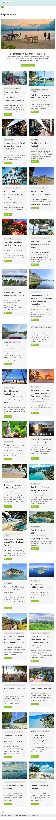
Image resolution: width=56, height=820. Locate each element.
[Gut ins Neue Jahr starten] (14, 437)
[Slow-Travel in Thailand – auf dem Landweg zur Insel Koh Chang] (41, 479)
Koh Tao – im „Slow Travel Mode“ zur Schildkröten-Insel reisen (14, 590)
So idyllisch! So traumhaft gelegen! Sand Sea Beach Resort (14, 542)
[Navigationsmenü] (2, 7)
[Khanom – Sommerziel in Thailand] (41, 778)
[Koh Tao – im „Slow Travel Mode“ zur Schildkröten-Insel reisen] (14, 579)
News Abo (10, 815)
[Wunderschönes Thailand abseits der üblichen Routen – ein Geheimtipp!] (14, 629)
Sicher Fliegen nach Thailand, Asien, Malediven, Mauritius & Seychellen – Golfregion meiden (13, 397)
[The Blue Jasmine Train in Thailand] (41, 135)
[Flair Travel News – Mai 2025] (41, 523)
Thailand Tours (19, 633)
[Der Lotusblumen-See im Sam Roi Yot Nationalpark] (14, 338)
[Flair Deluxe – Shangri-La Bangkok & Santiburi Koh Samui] (41, 234)
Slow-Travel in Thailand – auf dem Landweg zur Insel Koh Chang (41, 490)
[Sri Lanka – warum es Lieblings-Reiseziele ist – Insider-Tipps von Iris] (14, 477)
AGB (29, 815)
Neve (2, 818)
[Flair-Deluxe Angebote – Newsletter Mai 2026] (14, 235)
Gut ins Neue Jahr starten (14, 445)
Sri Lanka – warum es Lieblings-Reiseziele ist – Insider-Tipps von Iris (13, 488)
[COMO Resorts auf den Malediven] (14, 778)
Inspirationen (17, 88)
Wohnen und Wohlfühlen (45, 327)
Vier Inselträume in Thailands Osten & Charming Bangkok (38, 738)
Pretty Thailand (16, 342)
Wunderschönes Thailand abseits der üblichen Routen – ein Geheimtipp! (14, 639)
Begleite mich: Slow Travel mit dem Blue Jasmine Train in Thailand (14, 146)
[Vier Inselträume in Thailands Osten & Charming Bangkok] (41, 727)
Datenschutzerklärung (20, 815)
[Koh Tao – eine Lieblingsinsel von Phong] (41, 577)
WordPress (16, 818)
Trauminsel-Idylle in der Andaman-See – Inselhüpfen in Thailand (13, 738)
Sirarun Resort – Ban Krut (41, 689)
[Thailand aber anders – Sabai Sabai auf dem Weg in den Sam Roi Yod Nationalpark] (41, 288)
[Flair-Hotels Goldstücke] (41, 435)
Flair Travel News (8, 88)
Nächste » (9, 812)
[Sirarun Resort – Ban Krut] (41, 681)
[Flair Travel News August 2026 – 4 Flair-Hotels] (41, 86)
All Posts (3, 815)
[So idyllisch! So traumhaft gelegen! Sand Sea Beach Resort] (14, 530)
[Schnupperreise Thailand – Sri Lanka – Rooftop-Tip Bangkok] (14, 184)
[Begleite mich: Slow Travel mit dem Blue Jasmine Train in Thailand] (14, 135)
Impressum (35, 815)
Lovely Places (7, 342)
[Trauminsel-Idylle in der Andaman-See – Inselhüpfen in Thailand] (14, 728)
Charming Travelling (36, 238)
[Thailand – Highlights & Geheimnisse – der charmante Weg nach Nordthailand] (41, 629)
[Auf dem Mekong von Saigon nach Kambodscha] (14, 285)
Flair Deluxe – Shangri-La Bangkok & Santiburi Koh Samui (41, 244)
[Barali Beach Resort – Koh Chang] (14, 681)
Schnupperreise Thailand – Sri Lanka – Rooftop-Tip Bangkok (14, 194)
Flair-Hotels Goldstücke (40, 443)
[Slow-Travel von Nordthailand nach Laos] (41, 184)
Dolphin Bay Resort (38, 331)
